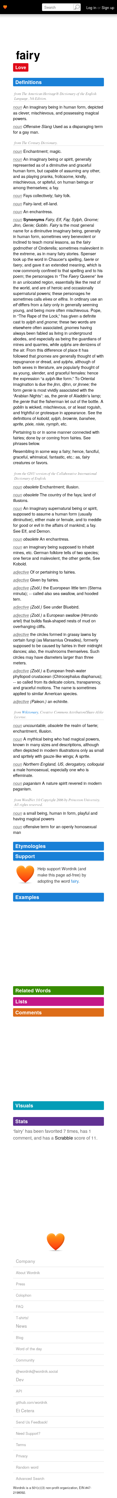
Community (25, 1360)
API (19, 1391)
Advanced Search (30, 1478)
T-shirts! (22, 1317)
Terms (21, 1444)
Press (20, 1283)
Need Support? (28, 1433)
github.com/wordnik (31, 1402)
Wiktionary (30, 712)
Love (20, 67)
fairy (74, 881)
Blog (19, 1337)
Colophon (23, 1295)
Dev (20, 1379)
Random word (27, 1467)
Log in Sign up (100, 7)
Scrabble (64, 1137)
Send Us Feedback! (32, 1422)
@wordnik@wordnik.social (37, 1371)
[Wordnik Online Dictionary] (5, 6)
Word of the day (29, 1348)
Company (25, 1261)
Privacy (22, 1456)
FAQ (19, 1306)
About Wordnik (28, 1272)
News (21, 1326)
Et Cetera (25, 1410)
